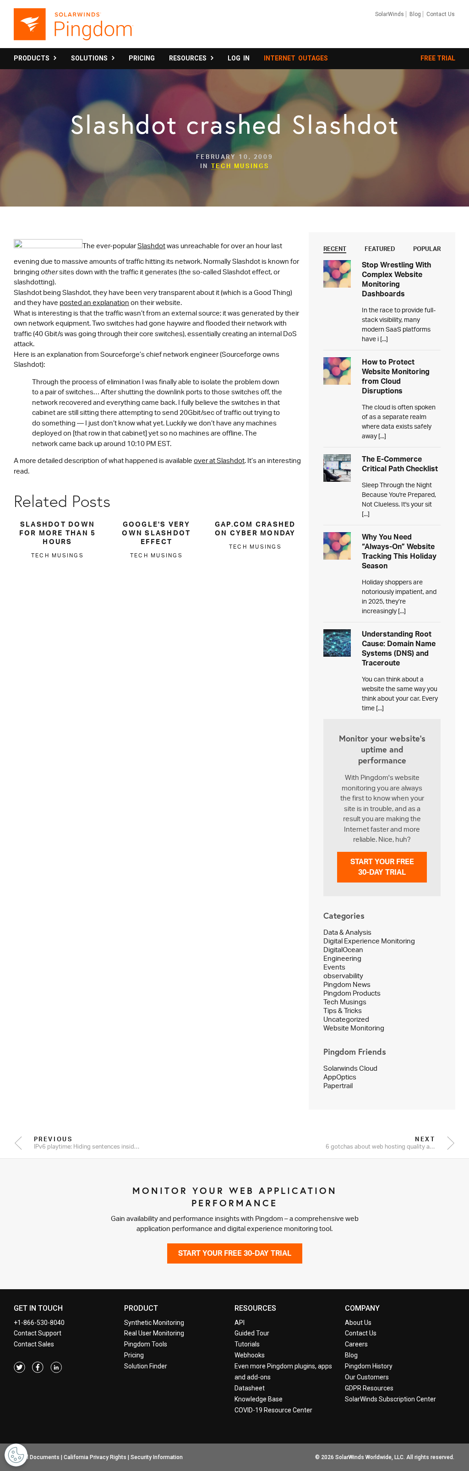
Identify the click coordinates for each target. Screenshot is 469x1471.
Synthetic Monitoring (154, 1322)
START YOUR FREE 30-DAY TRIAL (382, 867)
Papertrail (338, 1085)
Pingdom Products (352, 993)
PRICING (142, 58)
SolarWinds (389, 14)
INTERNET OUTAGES (296, 58)
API (239, 1322)
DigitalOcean (343, 949)
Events (334, 967)
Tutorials (247, 1344)
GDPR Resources (369, 1388)
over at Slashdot (219, 460)
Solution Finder (145, 1366)
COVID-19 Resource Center (273, 1410)
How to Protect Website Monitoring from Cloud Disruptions (396, 376)
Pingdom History (369, 1366)
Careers (356, 1344)
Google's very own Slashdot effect (156, 533)
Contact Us (440, 14)
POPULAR (427, 248)
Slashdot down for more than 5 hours (57, 533)
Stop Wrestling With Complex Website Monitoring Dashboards (396, 279)
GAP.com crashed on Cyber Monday (255, 528)
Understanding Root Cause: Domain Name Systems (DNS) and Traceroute (399, 648)
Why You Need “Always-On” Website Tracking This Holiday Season (399, 551)
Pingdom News (347, 984)
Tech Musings (240, 165)
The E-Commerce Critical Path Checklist (400, 463)
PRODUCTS (33, 58)
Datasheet (249, 1388)
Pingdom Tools (145, 1344)
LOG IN (239, 58)
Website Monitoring (353, 1028)
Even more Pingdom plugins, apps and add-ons (283, 1371)
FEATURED (380, 248)
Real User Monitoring (154, 1333)
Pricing (134, 1355)
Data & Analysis (347, 932)
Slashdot (151, 245)
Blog (415, 14)
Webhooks (249, 1355)
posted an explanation (94, 302)
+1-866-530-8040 (39, 1322)
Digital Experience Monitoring (369, 941)
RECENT (334, 248)
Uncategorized (346, 1019)
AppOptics (339, 1077)
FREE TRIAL (437, 58)
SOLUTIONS (90, 58)
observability (343, 975)
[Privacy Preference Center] (16, 1455)
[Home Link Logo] (73, 28)
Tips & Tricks (342, 1010)
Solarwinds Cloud (350, 1068)
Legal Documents (37, 1457)
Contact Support (37, 1333)
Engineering (342, 958)
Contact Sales (34, 1344)
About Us (358, 1322)
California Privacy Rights (95, 1457)
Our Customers (367, 1377)
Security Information (157, 1457)
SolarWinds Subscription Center (390, 1399)
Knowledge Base (258, 1399)
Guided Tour (251, 1333)
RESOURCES (189, 58)
